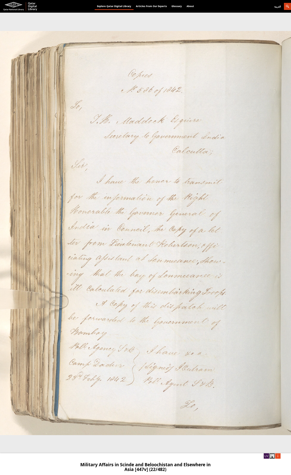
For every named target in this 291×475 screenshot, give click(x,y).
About (190, 6)
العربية (277, 6)
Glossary (176, 6)
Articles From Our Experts (151, 6)
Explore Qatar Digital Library (114, 6)
